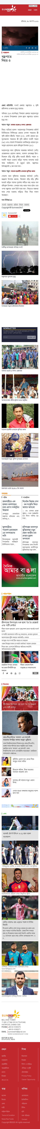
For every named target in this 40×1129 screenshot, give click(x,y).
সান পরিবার (25, 1115)
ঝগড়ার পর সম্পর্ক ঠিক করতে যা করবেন (15, 640)
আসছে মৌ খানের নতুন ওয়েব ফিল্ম (23, 781)
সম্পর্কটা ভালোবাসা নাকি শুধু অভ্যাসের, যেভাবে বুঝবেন (20, 634)
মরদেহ (26, 205)
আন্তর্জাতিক (5, 1068)
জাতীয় (4, 1056)
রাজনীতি (4, 1064)
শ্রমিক (16, 205)
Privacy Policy (26, 1076)
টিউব (23, 1107)
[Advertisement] (20, 83)
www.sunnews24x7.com (18, 1034)
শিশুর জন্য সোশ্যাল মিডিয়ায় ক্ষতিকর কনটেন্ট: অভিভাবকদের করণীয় (17, 648)
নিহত (21, 205)
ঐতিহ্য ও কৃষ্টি (26, 1068)
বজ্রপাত (9, 205)
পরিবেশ (24, 1103)
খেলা (4, 814)
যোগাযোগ (25, 1095)
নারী (3, 1107)
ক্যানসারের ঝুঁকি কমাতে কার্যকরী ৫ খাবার (15, 637)
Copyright (5, 1122)
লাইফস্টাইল (7, 594)
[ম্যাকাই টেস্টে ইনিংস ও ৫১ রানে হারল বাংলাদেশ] (20, 828)
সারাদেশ (6, 52)
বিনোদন (6, 684)
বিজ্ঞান (4, 1076)
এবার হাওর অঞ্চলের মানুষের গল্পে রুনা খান (25, 792)
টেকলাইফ (25, 1072)
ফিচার (4, 1099)
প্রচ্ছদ (30, 10)
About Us (5, 1080)
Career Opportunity (28, 1080)
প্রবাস (3, 1072)
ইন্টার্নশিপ (25, 1099)
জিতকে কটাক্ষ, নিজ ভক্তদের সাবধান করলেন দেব (23, 771)
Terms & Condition (8, 1115)
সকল (35, 10)
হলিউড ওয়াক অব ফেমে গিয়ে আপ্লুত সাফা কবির (23, 760)
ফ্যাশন (4, 1095)
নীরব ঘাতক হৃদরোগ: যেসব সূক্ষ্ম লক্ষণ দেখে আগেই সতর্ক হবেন (20, 630)
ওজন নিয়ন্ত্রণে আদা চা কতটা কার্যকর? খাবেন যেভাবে (19, 644)
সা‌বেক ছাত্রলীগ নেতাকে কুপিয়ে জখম (23, 171)
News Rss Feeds (8, 1119)
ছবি (23, 1111)
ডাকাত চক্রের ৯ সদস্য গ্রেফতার (21, 125)
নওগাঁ (4, 205)
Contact (24, 1119)
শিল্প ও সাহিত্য (27, 1064)
